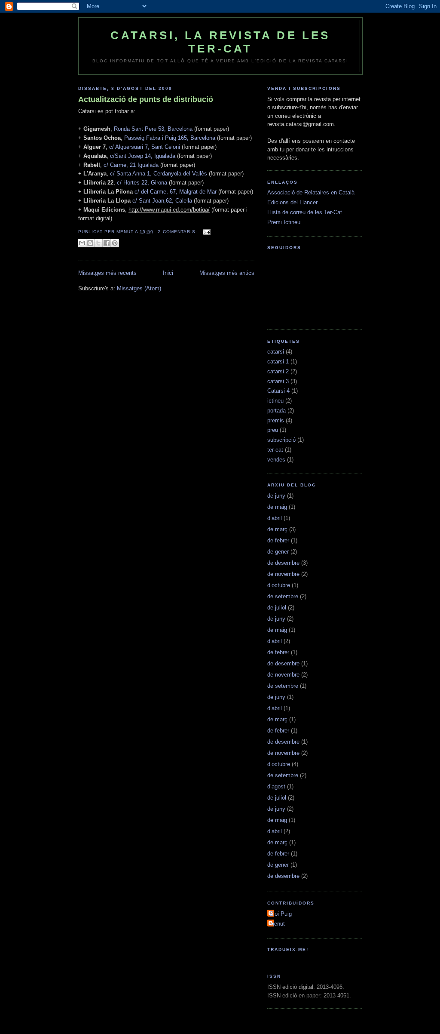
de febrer (278, 540)
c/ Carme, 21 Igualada (130, 165)
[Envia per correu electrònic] (82, 243)
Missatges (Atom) (139, 288)
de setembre (282, 596)
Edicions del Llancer (292, 202)
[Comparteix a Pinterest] (114, 243)
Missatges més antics (226, 273)
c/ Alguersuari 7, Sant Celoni (144, 147)
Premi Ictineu (283, 222)
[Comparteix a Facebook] (106, 243)
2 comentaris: (178, 231)
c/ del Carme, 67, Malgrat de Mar (175, 191)
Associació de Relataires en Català (310, 192)
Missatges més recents (107, 273)
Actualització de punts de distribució (145, 99)
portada (276, 410)
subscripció (281, 440)
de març (277, 529)
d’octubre (278, 585)
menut (277, 923)
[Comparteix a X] (98, 243)
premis (275, 420)
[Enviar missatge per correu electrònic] (205, 231)
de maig (277, 507)
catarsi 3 (278, 381)
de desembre (283, 563)
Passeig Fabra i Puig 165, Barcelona (169, 138)
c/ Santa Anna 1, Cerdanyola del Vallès (157, 173)
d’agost (276, 786)
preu (272, 430)
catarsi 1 (278, 361)
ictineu (275, 400)
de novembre (283, 574)
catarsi (275, 351)
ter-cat (275, 449)
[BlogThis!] (90, 243)
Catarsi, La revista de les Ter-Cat (220, 42)
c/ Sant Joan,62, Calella (162, 200)
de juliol (276, 607)
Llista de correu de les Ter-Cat (304, 212)
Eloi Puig (280, 914)
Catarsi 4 (278, 391)
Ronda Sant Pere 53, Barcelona (153, 129)
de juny (276, 495)
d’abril (274, 518)
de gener (278, 551)
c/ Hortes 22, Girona (142, 182)
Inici (168, 273)
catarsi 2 (278, 371)
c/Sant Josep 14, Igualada (142, 156)
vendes (276, 459)
